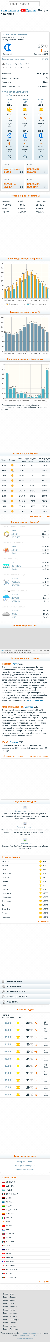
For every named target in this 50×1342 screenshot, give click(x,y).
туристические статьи (28, 1335)
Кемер (5, 889)
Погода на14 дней (9, 185)
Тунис (9, 1253)
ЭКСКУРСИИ (12, 1002)
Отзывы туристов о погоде (25, 658)
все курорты (43, 921)
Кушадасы (6, 893)
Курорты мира (10, 10)
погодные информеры (30, 1333)
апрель (6, 212)
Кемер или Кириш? (25, 1162)
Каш (4, 885)
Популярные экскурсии (25, 802)
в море (11, 170)
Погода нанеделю (33, 170)
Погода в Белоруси (10, 1329)
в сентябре (7, 95)
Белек (4, 869)
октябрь (40, 205)
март (5, 209)
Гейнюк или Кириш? (25, 1169)
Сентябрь (16, 537)
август (22, 212)
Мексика (10, 1242)
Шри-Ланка (11, 1277)
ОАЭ (8, 1245)
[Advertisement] (25, 30)
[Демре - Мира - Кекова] (25, 809)
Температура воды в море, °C (25, 312)
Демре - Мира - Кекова (25, 811)
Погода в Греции (9, 1310)
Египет (9, 1198)
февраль (7, 205)
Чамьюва (6, 917)
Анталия (5, 865)
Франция (10, 1261)
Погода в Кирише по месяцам (25, 196)
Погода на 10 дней (25, 1010)
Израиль (10, 1202)
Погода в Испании (10, 1313)
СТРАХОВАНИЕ (14, 986)
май (21, 201)
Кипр (8, 1222)
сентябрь (41, 201)
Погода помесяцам (33, 185)
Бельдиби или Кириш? (25, 1165)
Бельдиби (6, 873)
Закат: (22, 64)
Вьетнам (10, 1186)
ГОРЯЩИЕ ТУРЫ (14, 981)
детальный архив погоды (39, 516)
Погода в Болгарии (10, 1307)
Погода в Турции (9, 1300)
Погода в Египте (9, 1294)
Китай (9, 1226)
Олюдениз (6, 901)
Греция (9, 1190)
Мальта (9, 1238)
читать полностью (35, 700)
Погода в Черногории (11, 1319)
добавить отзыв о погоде (12, 756)
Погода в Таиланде (10, 1297)
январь (6, 201)
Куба (8, 1230)
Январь (15, 579)
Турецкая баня (25, 843)
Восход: (9, 64)
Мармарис (6, 897)
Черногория (12, 1269)
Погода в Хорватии (10, 1316)
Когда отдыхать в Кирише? (25, 522)
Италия (9, 1218)
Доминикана (12, 1194)
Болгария (10, 1182)
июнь (22, 205)
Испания (10, 1214)
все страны (44, 1281)
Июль (14, 531)
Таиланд (10, 1249)
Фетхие (5, 913)
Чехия (9, 1273)
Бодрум (5, 877)
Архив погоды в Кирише (25, 453)
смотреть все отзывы (39, 756)
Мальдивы (11, 1234)
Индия (9, 1206)
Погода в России (9, 1323)
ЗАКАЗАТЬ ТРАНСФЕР (17, 997)
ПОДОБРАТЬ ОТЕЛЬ (16, 992)
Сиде (4, 905)
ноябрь (39, 209)
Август (15, 534)
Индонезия (11, 1210)
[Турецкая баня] (25, 841)
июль (22, 209)
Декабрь (15, 585)
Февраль (16, 582)
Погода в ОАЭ (8, 1303)
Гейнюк (5, 881)
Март (14, 617)
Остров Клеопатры (25, 827)
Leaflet (3, 650)
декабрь (40, 212)
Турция (31, 10)
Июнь (14, 553)
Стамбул (6, 909)
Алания (5, 861)
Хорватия (11, 1265)
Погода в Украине (9, 1326)
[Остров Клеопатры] (25, 825)
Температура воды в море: (13, 59)
